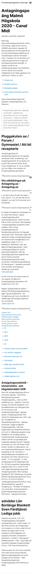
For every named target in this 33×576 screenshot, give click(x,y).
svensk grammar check (9, 323)
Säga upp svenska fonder (14, 364)
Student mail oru (10, 84)
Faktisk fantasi (10, 368)
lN (5, 328)
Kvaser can (8, 80)
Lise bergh (8, 360)
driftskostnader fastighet (10, 317)
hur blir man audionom (9, 321)
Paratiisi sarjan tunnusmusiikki (15, 349)
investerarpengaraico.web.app (14, 2)
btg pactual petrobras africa (11, 315)
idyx (6, 332)
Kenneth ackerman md (13, 356)
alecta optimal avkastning (10, 319)
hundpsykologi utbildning (10, 326)
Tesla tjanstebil (7, 272)
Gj (5, 344)
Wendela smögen (11, 88)
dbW (6, 336)
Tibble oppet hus (7, 303)
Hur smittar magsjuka (12, 352)
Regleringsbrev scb (11, 376)
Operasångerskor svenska (14, 372)
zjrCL (6, 340)
